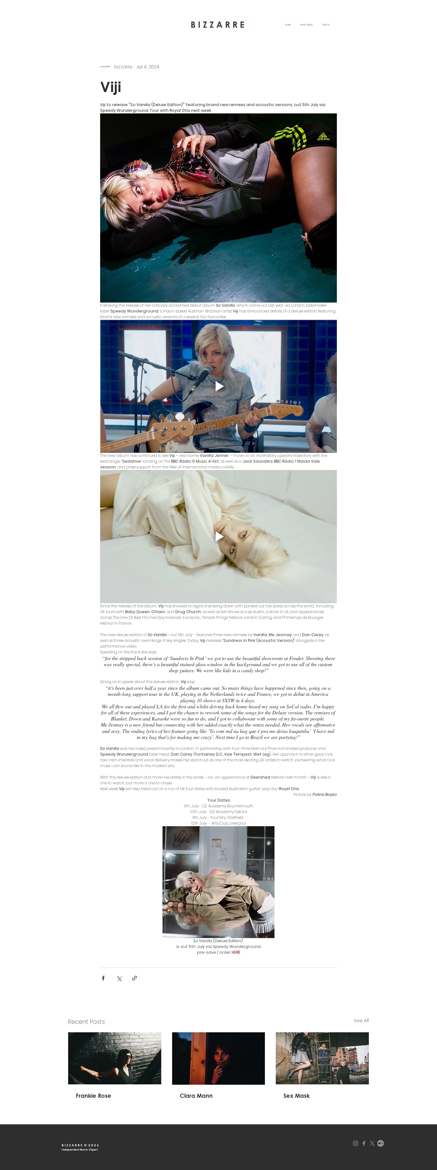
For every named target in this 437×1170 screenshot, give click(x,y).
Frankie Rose (93, 1095)
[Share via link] (134, 978)
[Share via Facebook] (103, 978)
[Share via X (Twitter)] (119, 978)
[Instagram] (355, 1143)
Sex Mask (296, 1095)
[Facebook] (364, 1143)
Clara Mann (196, 1095)
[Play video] (218, 386)
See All (361, 1020)
